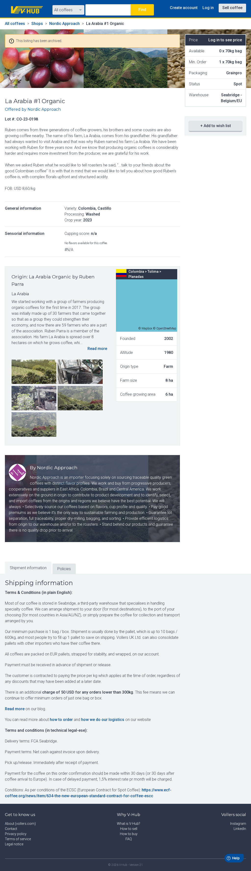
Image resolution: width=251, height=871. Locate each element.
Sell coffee (232, 7)
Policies (64, 568)
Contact (11, 829)
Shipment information (28, 568)
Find (142, 9)
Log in (208, 7)
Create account (184, 7)
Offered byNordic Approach (33, 109)
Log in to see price (225, 40)
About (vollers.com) (20, 824)
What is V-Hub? (128, 824)
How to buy (129, 834)
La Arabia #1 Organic (105, 23)
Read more (97, 348)
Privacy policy (15, 834)
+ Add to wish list (215, 125)
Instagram (238, 824)
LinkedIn (240, 829)
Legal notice (14, 844)
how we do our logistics (102, 719)
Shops (37, 23)
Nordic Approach (64, 23)
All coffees (63, 10)
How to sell (128, 829)
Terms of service (18, 839)
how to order (61, 719)
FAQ (129, 839)
